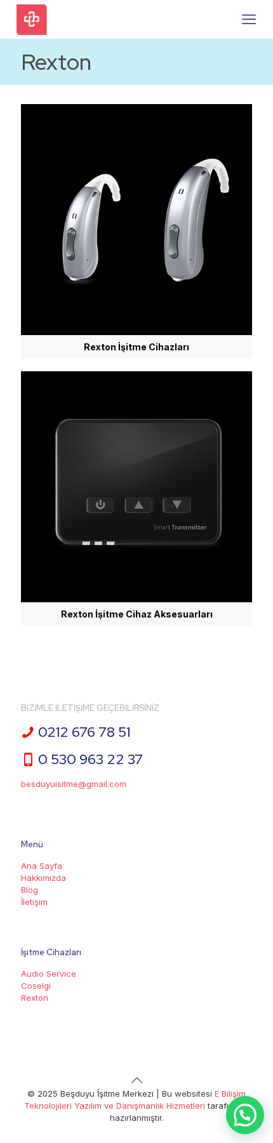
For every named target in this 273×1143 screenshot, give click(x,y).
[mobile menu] (249, 19)
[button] (245, 1115)
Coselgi (36, 986)
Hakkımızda (43, 878)
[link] (136, 231)
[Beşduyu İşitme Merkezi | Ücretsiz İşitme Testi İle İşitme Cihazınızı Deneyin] (32, 19)
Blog (29, 890)
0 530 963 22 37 (90, 759)
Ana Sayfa (41, 866)
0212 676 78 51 (84, 732)
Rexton (34, 998)
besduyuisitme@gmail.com (73, 784)
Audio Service (48, 973)
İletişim (34, 902)
